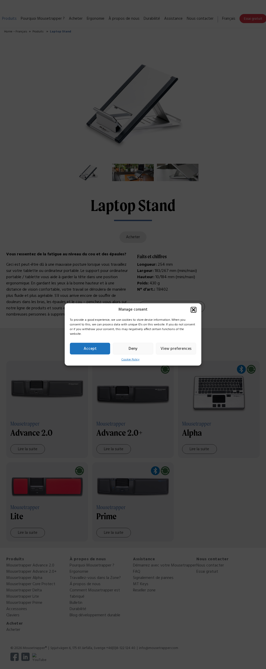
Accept (90, 348)
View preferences (176, 348)
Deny (133, 348)
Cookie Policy (130, 359)
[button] (193, 309)
